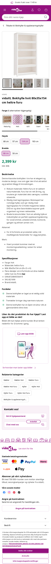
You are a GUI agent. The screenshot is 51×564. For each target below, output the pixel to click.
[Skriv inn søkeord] (45, 17)
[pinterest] (14, 492)
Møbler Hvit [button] (19, 380)
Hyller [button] (24, 386)
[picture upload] (25, 350)
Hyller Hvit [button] (36, 386)
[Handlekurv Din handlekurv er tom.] (46, 10)
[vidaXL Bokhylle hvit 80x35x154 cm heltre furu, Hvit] (25, 55)
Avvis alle (25, 556)
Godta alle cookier (25, 551)
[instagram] (9, 492)
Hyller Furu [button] (8, 393)
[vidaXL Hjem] (17, 10)
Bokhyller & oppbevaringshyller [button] (16, 399)
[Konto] (32, 10)
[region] (25, 546)
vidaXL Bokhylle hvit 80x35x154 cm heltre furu (24, 100)
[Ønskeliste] (39, 10)
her (23, 274)
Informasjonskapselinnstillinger (25, 561)
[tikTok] (19, 492)
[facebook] (4, 492)
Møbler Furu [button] (33, 380)
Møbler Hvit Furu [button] (10, 386)
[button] (23, 2)
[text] (9, 162)
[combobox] (25, 17)
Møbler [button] (6, 380)
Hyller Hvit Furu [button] (23, 393)
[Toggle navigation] (5, 10)
